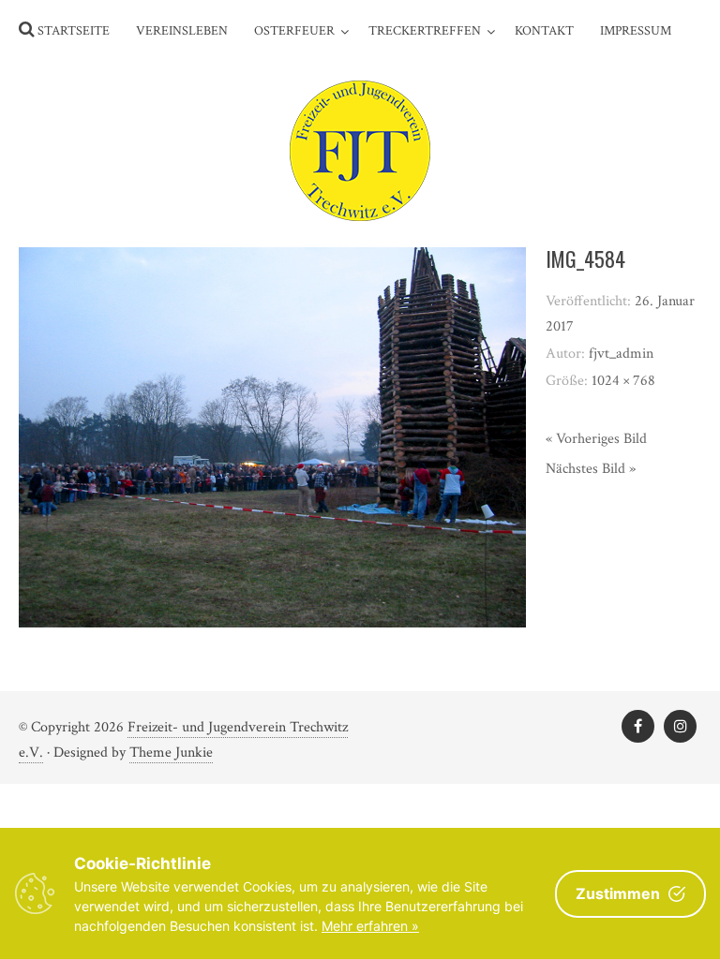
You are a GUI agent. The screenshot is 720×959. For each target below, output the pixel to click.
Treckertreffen (424, 30)
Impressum (635, 30)
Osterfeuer (294, 30)
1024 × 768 (623, 381)
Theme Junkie (171, 752)
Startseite (74, 30)
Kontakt (544, 30)
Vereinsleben (182, 30)
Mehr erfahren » (370, 926)
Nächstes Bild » (591, 469)
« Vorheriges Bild (596, 439)
